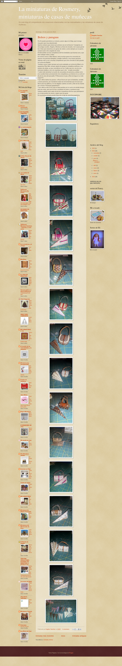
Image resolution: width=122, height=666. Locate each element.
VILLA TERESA (30, 430)
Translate (25, 82)
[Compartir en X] (77, 629)
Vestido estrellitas (30, 385)
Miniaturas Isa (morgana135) (25, 363)
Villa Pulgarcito (25, 299)
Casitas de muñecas (24, 380)
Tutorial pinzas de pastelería (30, 474)
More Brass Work (30, 414)
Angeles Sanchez (97, 35)
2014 (93, 151)
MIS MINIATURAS (26, 496)
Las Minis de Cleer (26, 631)
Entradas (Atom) (48, 639)
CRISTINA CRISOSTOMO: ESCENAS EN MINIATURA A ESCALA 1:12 (25, 561)
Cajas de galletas (30, 486)
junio (95, 158)
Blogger (71, 653)
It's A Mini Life (25, 140)
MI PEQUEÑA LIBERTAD (24, 112)
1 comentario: (66, 629)
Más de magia (30, 615)
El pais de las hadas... (30, 501)
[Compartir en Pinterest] (80, 629)
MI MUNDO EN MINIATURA (25, 210)
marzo (95, 168)
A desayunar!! (30, 444)
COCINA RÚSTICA (30, 320)
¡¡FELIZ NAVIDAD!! (30, 117)
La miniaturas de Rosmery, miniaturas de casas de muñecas (55, 12)
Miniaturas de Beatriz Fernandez (26, 510)
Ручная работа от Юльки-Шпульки (26, 290)
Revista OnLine (25, 626)
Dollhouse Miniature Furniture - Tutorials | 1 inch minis (26, 227)
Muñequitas (30, 95)
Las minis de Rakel (26, 581)
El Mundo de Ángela (24, 542)
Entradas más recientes (45, 636)
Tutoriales (23, 625)
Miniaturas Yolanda (26, 611)
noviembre (97, 153)
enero (95, 173)
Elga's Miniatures (26, 411)
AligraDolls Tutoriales (24, 597)
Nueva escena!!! (30, 515)
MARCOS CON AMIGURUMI (30, 281)
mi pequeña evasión (24, 91)
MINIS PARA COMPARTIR (24, 315)
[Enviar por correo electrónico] (73, 629)
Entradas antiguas (79, 636)
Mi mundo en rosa (26, 440)
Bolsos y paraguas (48, 37)
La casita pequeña (26, 127)
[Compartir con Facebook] (79, 629)
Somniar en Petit (25, 469)
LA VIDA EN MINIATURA (24, 275)
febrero (96, 170)
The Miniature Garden (25, 454)
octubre (96, 155)
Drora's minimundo (24, 106)
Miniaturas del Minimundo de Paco (25, 527)
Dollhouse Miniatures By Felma (25, 191)
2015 (93, 148)
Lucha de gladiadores (30, 533)
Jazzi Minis (24, 395)
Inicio (63, 636)
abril (95, 165)
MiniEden (23, 259)
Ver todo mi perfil (94, 38)
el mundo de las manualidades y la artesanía (26, 348)
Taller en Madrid (30, 602)
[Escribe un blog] (75, 629)
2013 (93, 176)
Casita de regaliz (25, 482)
